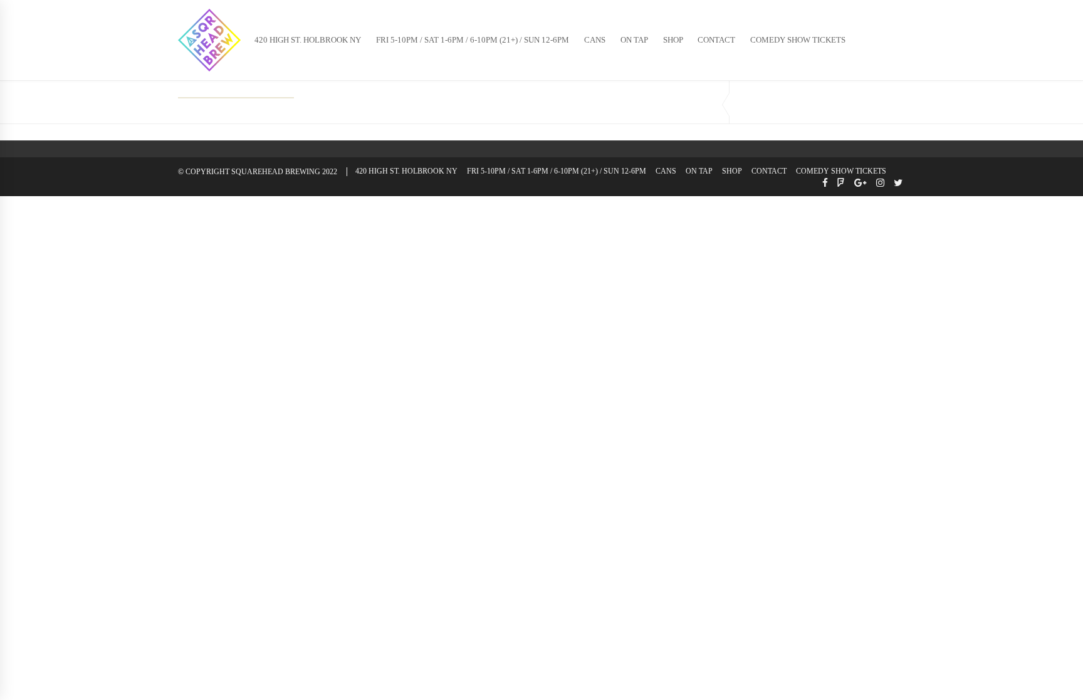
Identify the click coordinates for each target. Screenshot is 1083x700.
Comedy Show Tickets (797, 39)
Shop (673, 39)
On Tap (634, 39)
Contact (716, 39)
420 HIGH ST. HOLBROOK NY (307, 39)
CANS (594, 39)
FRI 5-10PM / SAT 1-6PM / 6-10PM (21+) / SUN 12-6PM (472, 39)
